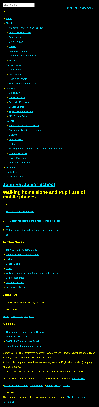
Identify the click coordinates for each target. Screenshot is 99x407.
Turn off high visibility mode (79, 8)
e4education (78, 378)
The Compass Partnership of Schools (25, 332)
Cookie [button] (66, 385)
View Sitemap (37, 385)
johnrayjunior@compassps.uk (18, 316)
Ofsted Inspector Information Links (23, 346)
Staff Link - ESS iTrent (17, 336)
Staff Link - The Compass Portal (22, 341)
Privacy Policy (53, 385)
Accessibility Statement (16, 385)
